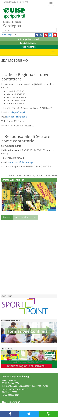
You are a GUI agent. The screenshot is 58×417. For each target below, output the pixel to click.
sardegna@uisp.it (16, 112)
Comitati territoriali (28, 43)
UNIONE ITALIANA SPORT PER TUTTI (16, 2)
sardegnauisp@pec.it (16, 116)
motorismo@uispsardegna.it (22, 162)
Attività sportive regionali (28, 39)
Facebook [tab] (7, 217)
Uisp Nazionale (29, 46)
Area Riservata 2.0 (12, 402)
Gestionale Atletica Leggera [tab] (25, 217)
